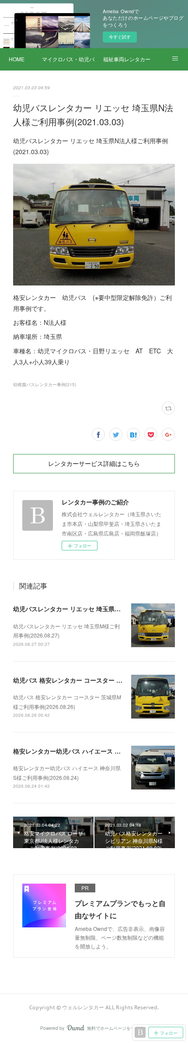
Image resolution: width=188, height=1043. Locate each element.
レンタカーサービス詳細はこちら (94, 464)
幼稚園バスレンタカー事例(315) (44, 384)
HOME (16, 59)
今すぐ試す (120, 37)
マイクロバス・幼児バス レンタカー (68, 59)
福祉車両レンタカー (126, 59)
